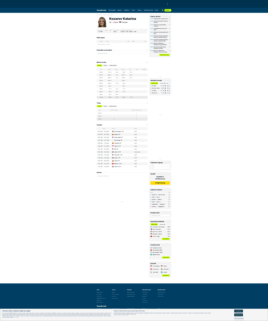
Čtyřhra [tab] (105, 65)
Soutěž (156, 10)
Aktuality (113, 292)
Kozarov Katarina (110, 14)
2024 (100, 72)
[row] (122, 72)
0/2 (109, 94)
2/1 (130, 77)
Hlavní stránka (99, 14)
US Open (144, 298)
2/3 (116, 74)
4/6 (109, 91)
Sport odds (166, 269)
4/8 (130, 74)
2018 (101, 88)
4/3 (116, 91)
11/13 (109, 72)
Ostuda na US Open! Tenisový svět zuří (161, 22)
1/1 (116, 77)
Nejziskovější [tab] (154, 224)
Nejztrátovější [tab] (162, 224)
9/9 (123, 83)
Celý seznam (166, 257)
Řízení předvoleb (239, 318)
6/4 (116, 72)
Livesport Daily (160, 294)
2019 (101, 86)
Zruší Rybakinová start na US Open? (160, 29)
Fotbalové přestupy (161, 292)
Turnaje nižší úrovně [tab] (164, 83)
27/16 (123, 77)
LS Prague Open (161, 296)
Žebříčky (126, 10)
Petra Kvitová (99, 296)
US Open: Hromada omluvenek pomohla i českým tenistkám (161, 36)
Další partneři (166, 275)
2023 (100, 74)
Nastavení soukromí (115, 308)
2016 (101, 91)
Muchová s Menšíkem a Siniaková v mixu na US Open (160, 51)
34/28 (109, 74)
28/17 (123, 74)
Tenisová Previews (115, 294)
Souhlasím (238, 311)
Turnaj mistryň (145, 302)
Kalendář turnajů (148, 10)
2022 (100, 77)
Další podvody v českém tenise (161, 18)
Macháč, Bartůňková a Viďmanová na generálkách (160, 44)
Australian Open (145, 292)
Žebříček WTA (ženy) (131, 294)
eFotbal (165, 272)
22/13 (109, 80)
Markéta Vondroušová (101, 298)
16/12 (109, 83)
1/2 (109, 88)
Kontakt (159, 308)
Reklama (143, 308)
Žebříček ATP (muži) (131, 292)
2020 (100, 83)
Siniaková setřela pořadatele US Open (161, 33)
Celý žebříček (166, 238)
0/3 (123, 91)
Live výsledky (156, 266)
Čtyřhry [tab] (105, 106)
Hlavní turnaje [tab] (154, 83)
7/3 (116, 83)
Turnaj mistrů (144, 300)
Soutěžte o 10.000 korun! (160, 178)
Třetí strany (16, 317)
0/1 (130, 72)
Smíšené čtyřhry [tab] (113, 65)
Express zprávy (115, 298)
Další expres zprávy (164, 54)
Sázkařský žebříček (130, 296)
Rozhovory (114, 296)
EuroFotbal (155, 272)
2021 (101, 80)
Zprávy (139, 10)
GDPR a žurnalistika (130, 308)
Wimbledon (144, 296)
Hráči (133, 10)
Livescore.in (156, 269)
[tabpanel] (122, 83)
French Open (144, 294)
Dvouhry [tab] (99, 106)
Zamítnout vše (238, 314)
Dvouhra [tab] (99, 65)
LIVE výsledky (112, 10)
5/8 (123, 72)
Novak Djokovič (100, 292)
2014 (101, 94)
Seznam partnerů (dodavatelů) (121, 315)
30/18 (109, 77)
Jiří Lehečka (99, 294)
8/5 (109, 86)
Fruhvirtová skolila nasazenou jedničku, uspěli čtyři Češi (161, 40)
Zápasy (119, 10)
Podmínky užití (99, 308)
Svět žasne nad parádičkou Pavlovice (160, 25)
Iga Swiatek (99, 300)
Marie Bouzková (100, 302)
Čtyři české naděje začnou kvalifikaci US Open (160, 47)
